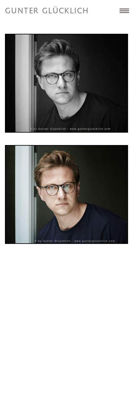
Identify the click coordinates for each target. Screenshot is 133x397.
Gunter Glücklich (47, 11)
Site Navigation (124, 10)
